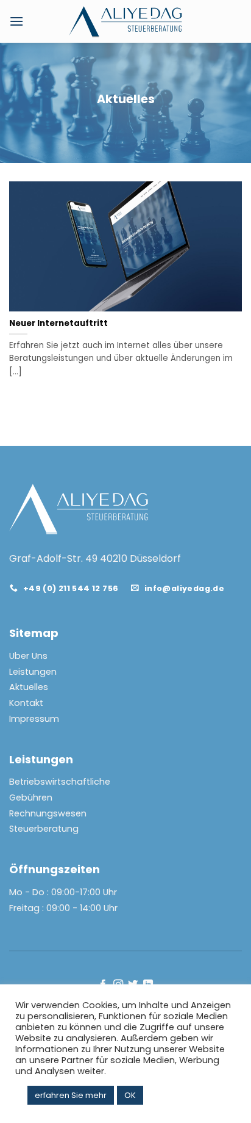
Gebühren (30, 797)
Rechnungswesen (48, 813)
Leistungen (33, 672)
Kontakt (26, 703)
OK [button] (130, 1095)
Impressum (34, 719)
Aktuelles (28, 687)
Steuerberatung (44, 829)
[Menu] (16, 21)
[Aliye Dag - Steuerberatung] (126, 21)
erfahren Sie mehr (71, 1095)
